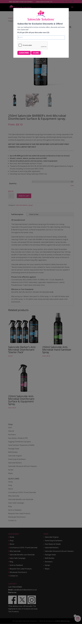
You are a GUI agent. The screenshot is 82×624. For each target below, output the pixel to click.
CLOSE (36, 53)
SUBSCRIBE (24, 53)
